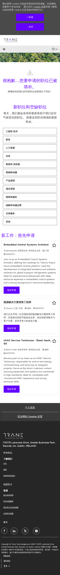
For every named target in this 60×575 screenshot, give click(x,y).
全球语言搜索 (8, 513)
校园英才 (7, 484)
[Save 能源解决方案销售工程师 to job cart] (54, 303)
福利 (5, 470)
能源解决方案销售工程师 (17, 302)
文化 (5, 463)
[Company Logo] (10, 40)
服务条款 (7, 561)
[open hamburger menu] (4, 49)
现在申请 (11, 290)
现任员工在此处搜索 (10, 507)
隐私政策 (6, 556)
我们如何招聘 (8, 495)
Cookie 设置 (39, 6)
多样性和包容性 (9, 476)
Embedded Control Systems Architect (26, 244)
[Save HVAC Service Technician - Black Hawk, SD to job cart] (54, 341)
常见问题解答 (8, 501)
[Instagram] (36, 531)
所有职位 (7, 453)
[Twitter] (25, 531)
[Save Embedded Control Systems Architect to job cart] (54, 245)
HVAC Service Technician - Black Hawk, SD (27, 342)
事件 (5, 522)
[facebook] (4, 531)
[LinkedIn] (14, 531)
